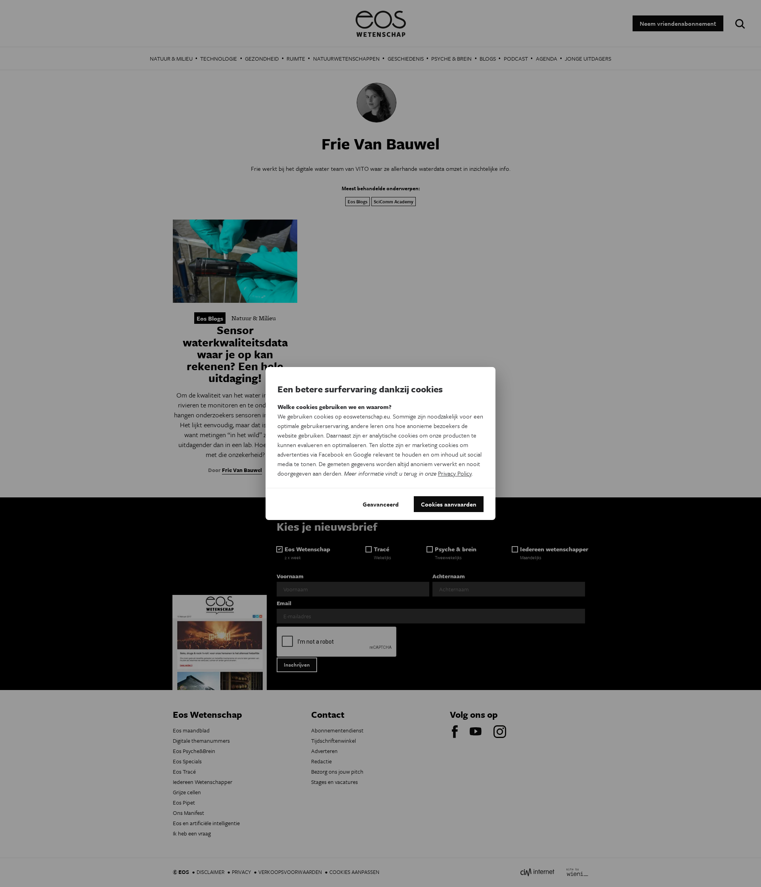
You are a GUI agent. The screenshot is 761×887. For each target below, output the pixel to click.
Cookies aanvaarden (448, 504)
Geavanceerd (381, 504)
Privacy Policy (455, 473)
